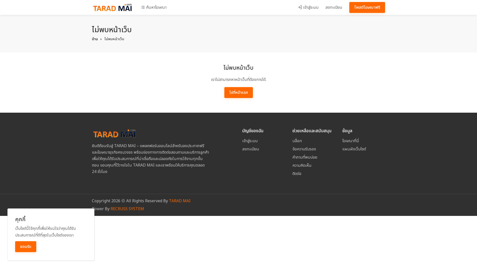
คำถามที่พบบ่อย (304, 157)
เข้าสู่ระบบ (310, 7)
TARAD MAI (180, 201)
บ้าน (95, 39)
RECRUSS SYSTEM (127, 209)
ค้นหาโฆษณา (155, 7)
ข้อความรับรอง (304, 149)
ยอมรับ (25, 247)
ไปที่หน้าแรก (238, 93)
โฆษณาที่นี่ (350, 141)
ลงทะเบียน (333, 7)
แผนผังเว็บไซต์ (354, 149)
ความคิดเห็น (302, 165)
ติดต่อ (296, 174)
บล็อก (297, 141)
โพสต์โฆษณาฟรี (367, 7)
